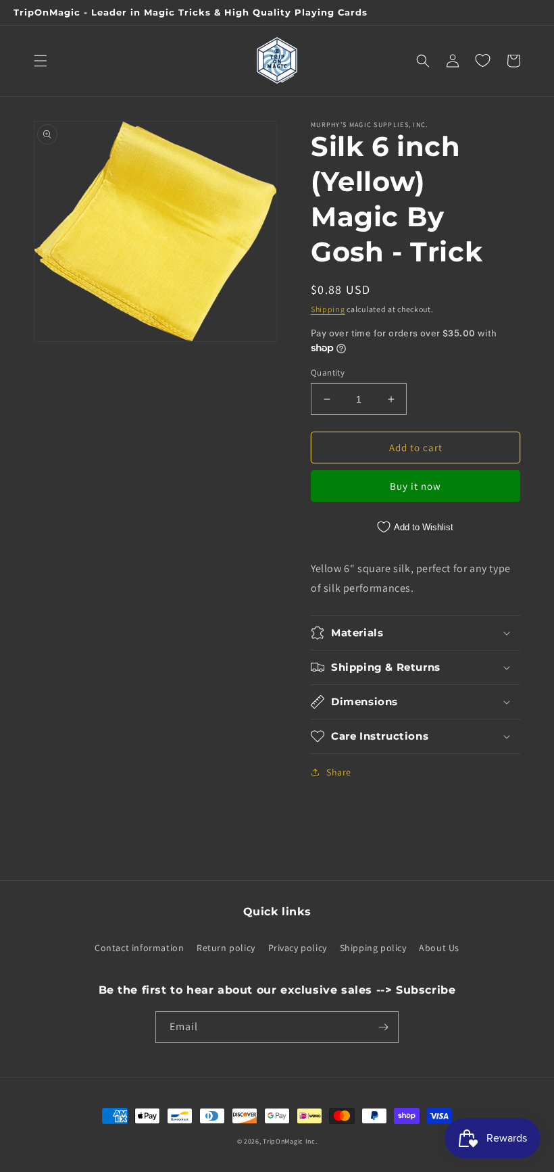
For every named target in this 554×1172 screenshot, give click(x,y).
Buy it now (415, 486)
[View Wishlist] (482, 61)
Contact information (139, 948)
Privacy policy (297, 948)
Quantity (328, 372)
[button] (40, 61)
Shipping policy (373, 948)
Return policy (226, 948)
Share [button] (338, 772)
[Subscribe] (383, 1027)
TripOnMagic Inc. (290, 1141)
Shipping (328, 309)
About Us (439, 948)
